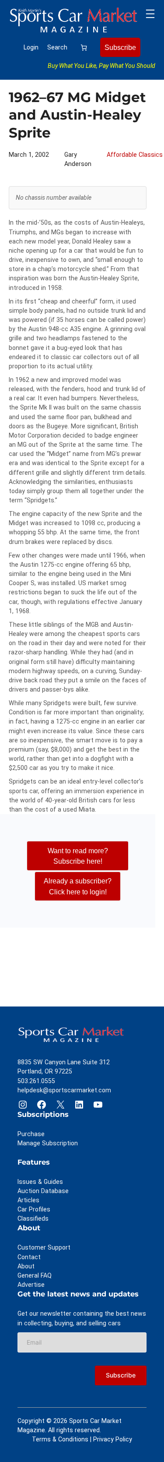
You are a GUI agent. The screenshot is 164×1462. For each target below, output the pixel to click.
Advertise (31, 1284)
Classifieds (33, 1218)
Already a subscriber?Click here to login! (78, 886)
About (26, 1266)
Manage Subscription (47, 1143)
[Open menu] (150, 14)
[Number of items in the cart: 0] (83, 47)
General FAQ (34, 1275)
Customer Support (43, 1247)
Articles (28, 1200)
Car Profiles (33, 1209)
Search (57, 47)
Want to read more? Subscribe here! (78, 856)
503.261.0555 (36, 1080)
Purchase (31, 1133)
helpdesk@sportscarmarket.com (64, 1090)
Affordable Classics (135, 154)
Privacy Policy (112, 1439)
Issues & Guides (40, 1181)
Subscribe (120, 47)
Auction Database (43, 1190)
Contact (29, 1257)
